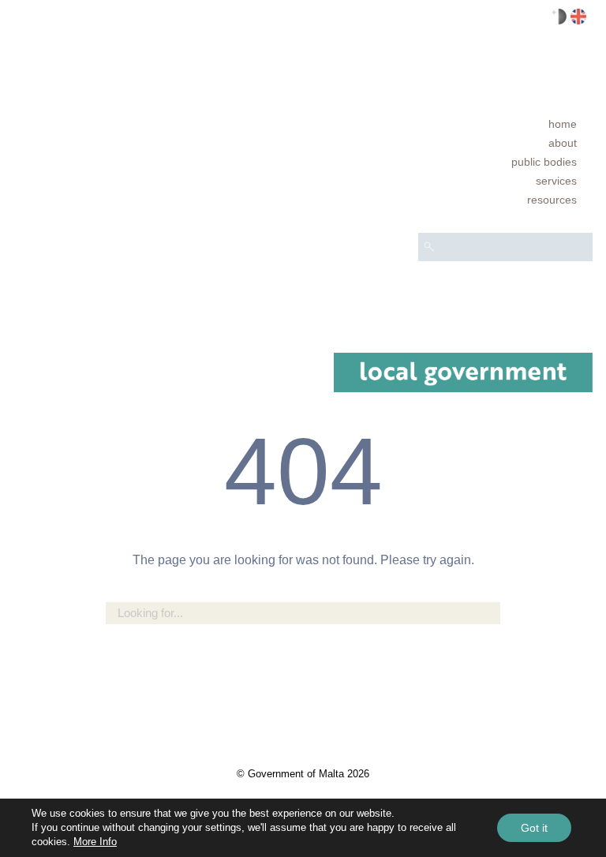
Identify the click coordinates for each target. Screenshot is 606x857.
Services (556, 180)
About (562, 143)
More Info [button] (95, 842)
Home (562, 124)
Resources (552, 199)
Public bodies (544, 161)
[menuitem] (505, 123)
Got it (534, 827)
